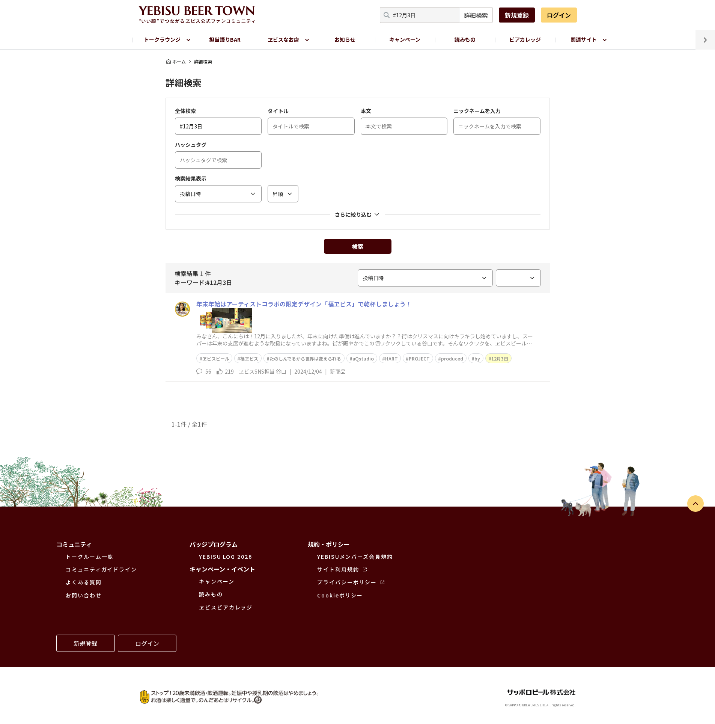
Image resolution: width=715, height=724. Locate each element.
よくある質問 (84, 582)
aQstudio (363, 358)
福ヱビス (249, 358)
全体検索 (185, 111)
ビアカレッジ (525, 39)
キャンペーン (404, 39)
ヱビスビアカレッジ (226, 607)
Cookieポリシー (340, 595)
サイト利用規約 (338, 569)
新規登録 (517, 15)
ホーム (179, 62)
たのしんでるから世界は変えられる (305, 358)
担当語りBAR (225, 39)
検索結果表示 (190, 178)
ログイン (559, 15)
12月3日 (499, 358)
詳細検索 (476, 15)
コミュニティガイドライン (101, 569)
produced (452, 358)
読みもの (465, 39)
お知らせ (344, 39)
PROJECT (419, 358)
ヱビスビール (215, 358)
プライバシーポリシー (347, 582)
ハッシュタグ (190, 144)
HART (391, 358)
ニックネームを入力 (477, 111)
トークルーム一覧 (89, 556)
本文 (366, 111)
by (477, 358)
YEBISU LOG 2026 (225, 556)
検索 (358, 246)
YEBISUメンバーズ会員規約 (355, 556)
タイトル (278, 111)
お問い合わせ (84, 595)
